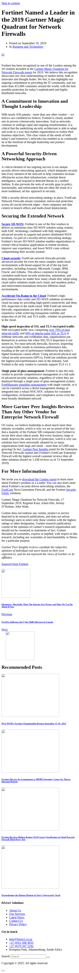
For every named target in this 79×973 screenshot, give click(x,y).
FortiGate (7, 489)
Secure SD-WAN (12, 224)
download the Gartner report (39, 479)
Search (6, 956)
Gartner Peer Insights (35, 449)
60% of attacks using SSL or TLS (45, 333)
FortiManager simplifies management (24, 384)
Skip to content (11, 3)
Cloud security (11, 258)
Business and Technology (28, 46)
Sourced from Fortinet (15, 564)
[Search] (48, 957)
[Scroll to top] (3, 970)
